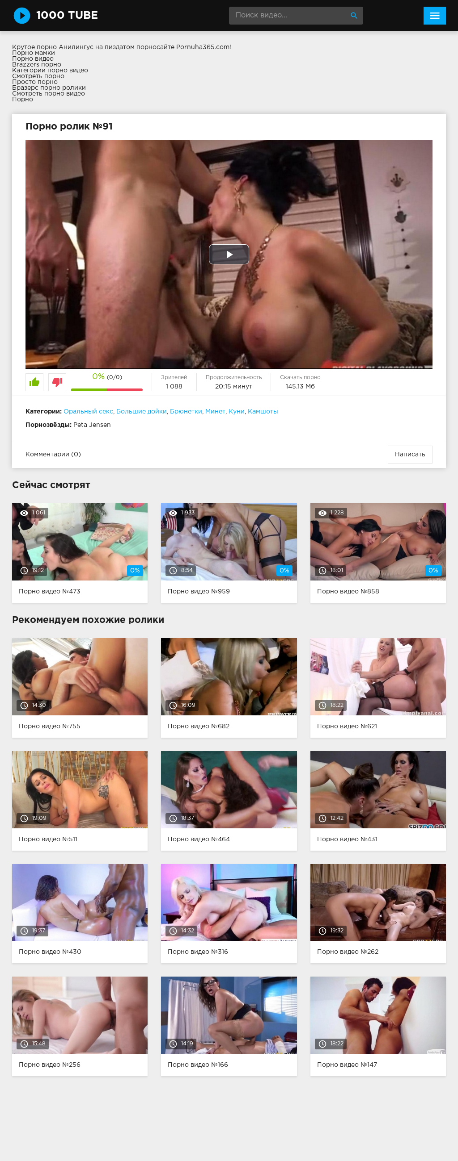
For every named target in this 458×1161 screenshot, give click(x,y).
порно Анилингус (65, 47)
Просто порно (35, 82)
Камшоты (263, 411)
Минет (215, 411)
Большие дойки (141, 411)
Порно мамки (33, 53)
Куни (237, 411)
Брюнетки (186, 411)
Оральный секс (88, 411)
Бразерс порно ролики (49, 88)
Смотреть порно (38, 76)
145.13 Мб (300, 386)
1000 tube (67, 16)
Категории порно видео (50, 70)
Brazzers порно (36, 64)
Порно (22, 99)
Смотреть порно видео (48, 93)
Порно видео (33, 59)
